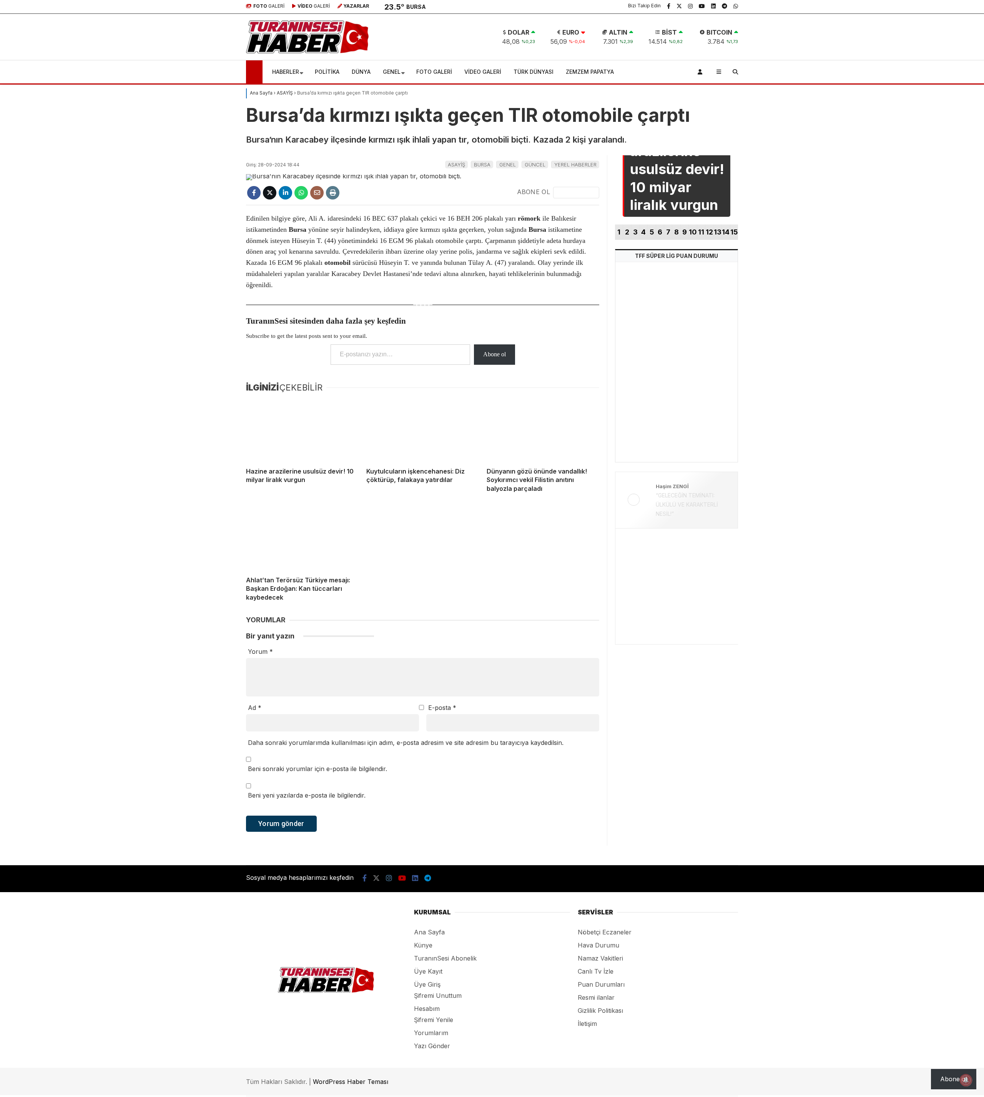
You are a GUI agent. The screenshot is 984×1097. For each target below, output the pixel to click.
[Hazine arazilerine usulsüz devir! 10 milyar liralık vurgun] (302, 429)
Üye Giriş (427, 984)
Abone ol (494, 354)
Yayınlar (915, 112)
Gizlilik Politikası (600, 1010)
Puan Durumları (601, 984)
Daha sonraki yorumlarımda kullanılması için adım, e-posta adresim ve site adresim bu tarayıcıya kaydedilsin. (405, 742)
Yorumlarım (431, 1033)
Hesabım (427, 1008)
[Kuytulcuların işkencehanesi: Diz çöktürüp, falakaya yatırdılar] (422, 429)
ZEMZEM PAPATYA (590, 71)
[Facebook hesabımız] (668, 6)
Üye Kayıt (428, 971)
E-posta (442, 707)
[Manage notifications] (966, 1080)
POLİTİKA (327, 71)
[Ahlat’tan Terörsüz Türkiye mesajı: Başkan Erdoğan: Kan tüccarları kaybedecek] (302, 538)
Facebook (937, 304)
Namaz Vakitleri (927, 182)
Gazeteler (917, 199)
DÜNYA (361, 71)
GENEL (392, 71)
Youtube (939, 369)
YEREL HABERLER (575, 164)
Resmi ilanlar (596, 997)
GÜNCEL (535, 164)
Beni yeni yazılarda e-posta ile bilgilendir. (307, 795)
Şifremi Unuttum (438, 995)
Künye (423, 945)
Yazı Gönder (432, 1046)
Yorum (260, 651)
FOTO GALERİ (434, 71)
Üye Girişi (916, 78)
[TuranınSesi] (307, 51)
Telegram (939, 412)
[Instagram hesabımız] (690, 6)
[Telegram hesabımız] (724, 6)
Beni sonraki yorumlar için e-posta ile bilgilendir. (317, 769)
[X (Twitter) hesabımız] (936, 326)
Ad (254, 707)
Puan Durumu (924, 216)
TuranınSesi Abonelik (445, 958)
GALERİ (268, 6)
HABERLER (285, 71)
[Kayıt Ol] (701, 71)
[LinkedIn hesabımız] (713, 6)
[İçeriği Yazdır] (332, 192)
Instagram (939, 347)
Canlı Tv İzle (595, 971)
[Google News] (576, 192)
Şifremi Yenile (433, 1020)
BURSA (482, 164)
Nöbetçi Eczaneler (930, 147)
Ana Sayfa (919, 43)
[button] (255, 71)
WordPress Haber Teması (350, 1081)
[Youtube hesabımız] (702, 6)
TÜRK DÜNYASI (534, 71)
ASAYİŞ (456, 164)
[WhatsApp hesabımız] (735, 6)
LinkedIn (939, 390)
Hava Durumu (921, 164)
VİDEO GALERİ (482, 71)
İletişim (587, 1023)
